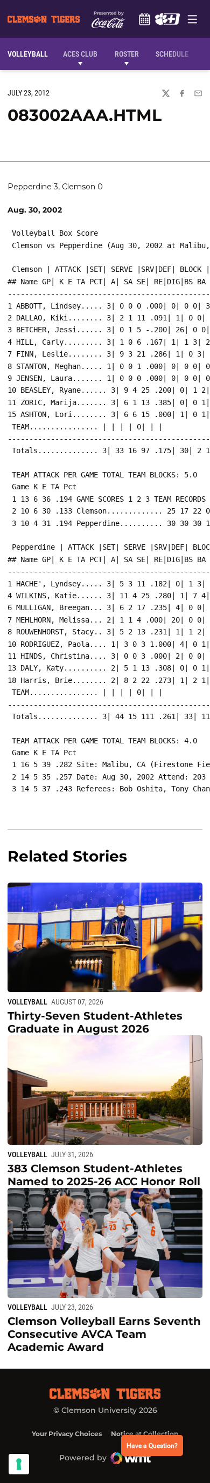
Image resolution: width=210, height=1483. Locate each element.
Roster (127, 54)
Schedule (144, 19)
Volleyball (27, 1001)
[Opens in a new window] (167, 19)
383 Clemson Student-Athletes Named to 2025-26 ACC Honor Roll (104, 1175)
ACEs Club (80, 54)
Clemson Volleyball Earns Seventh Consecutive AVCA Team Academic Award (104, 1334)
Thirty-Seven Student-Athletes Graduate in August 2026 (95, 1022)
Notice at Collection (144, 1434)
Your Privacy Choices (67, 1434)
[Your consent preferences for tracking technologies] (19, 1464)
